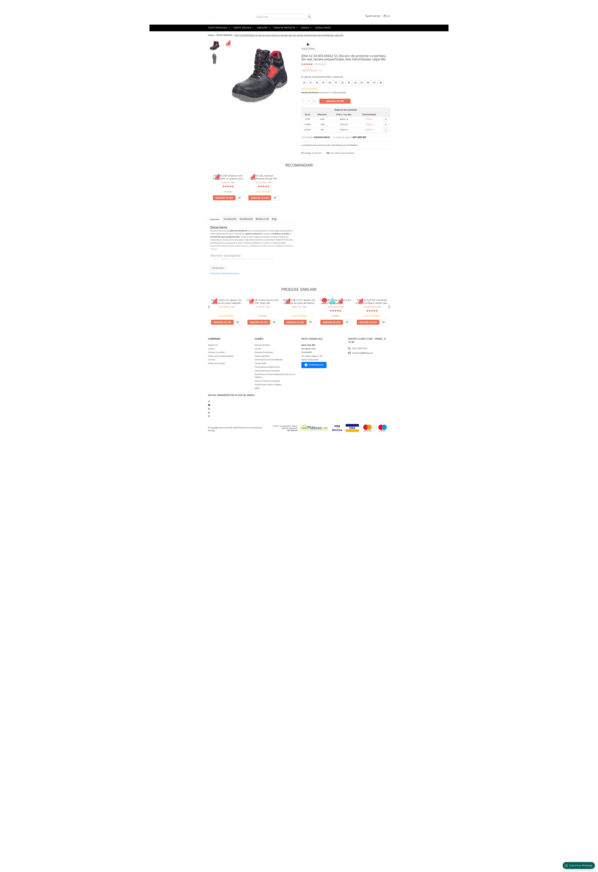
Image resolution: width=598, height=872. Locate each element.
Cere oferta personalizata (341, 152)
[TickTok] (209, 412)
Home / (212, 35)
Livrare (258, 348)
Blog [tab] (274, 218)
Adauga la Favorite (313, 152)
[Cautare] (309, 16)
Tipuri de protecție (284, 27)
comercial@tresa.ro (362, 352)
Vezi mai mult (218, 268)
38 (317, 82)
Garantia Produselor (264, 352)
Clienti (259, 338)
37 (310, 82)
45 (362, 82)
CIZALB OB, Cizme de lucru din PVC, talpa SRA (263, 301)
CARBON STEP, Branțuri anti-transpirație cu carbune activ (228, 177)
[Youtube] (209, 405)
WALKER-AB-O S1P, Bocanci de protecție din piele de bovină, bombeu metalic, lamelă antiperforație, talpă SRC (299, 301)
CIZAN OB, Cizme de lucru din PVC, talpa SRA (335, 301)
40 (330, 82)
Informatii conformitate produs (224, 273)
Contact (211, 359)
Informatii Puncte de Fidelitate (269, 359)
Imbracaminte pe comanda (267, 370)
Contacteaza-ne (316, 365)
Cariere (211, 348)
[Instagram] (209, 416)
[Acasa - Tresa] (223, 16)
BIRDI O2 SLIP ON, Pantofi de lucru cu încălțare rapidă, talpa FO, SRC (372, 301)
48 (381, 82)
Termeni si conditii (216, 352)
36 (304, 82)
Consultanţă (323, 27)
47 (374, 82)
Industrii (262, 27)
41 (336, 82)
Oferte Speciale (242, 27)
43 (349, 82)
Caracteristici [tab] (230, 218)
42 (342, 82)
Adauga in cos (335, 101)
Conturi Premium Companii (267, 380)
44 (355, 82)
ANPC (257, 388)
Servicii (305, 27)
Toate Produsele (218, 27)
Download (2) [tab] (246, 218)
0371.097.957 (359, 348)
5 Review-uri (320, 64)
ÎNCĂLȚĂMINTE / (225, 35)
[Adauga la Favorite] (239, 197)
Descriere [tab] (214, 219)
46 (368, 82)
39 (323, 82)
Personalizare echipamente (267, 366)
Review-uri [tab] (262, 218)
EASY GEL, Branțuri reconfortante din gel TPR (263, 177)
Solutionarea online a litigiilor (268, 384)
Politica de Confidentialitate (220, 356)
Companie (214, 338)
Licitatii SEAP (260, 363)
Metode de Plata (262, 345)
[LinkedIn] (209, 408)
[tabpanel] (260, 76)
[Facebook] (209, 401)
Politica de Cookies (216, 363)
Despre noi (213, 345)
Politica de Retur (262, 356)
